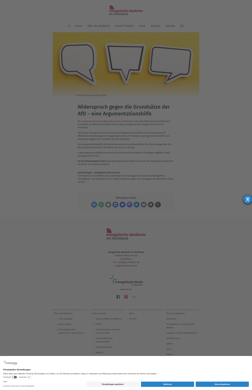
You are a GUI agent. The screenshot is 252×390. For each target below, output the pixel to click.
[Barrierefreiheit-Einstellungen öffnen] (247, 199)
